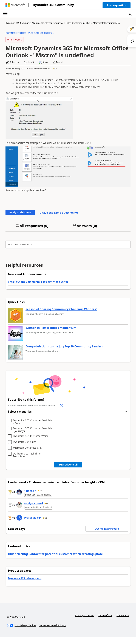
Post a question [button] (116, 5)
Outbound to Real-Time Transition (27, 455)
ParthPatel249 (32, 518)
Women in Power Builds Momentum (51, 328)
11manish (30, 490)
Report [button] (59, 62)
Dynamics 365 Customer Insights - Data (32, 421)
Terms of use (105, 615)
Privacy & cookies (84, 615)
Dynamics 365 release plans (24, 578)
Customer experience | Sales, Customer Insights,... (67, 22)
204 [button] (55, 68)
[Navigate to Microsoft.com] (15, 5)
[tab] (32, 227)
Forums (37, 22)
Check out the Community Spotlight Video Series (38, 281)
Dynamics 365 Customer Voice (31, 436)
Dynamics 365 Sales (24, 441)
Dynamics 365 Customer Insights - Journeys (32, 429)
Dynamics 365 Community (53, 5)
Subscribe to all (68, 464)
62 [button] (46, 518)
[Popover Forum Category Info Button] (61, 406)
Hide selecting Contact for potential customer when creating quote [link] (55, 554)
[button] (117, 6)
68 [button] (47, 503)
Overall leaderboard (107, 528)
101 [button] (41, 490)
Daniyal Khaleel (33, 503)
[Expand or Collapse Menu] (5, 13)
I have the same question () (59, 212)
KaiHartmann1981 (44, 68)
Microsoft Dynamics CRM (27, 447)
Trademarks (123, 615)
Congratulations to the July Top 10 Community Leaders (64, 346)
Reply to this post (20, 212)
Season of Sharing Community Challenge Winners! (61, 309)
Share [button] (45, 62)
